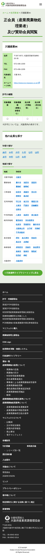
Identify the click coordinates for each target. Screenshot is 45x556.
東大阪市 (34, 215)
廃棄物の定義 (12, 369)
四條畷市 (34, 205)
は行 (37, 152)
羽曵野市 (27, 224)
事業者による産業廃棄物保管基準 (21, 382)
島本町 (26, 196)
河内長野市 (29, 220)
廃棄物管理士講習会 (10, 335)
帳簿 (8, 395)
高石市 (18, 242)
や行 (11, 157)
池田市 (26, 183)
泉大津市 (25, 238)
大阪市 (18, 177)
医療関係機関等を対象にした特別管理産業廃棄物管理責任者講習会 (18, 317)
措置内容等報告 (13, 428)
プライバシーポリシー (11, 488)
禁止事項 (10, 432)
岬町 (25, 255)
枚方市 (26, 201)
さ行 (18, 152)
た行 (24, 152)
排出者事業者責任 (14, 379)
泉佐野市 (36, 247)
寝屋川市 (34, 201)
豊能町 (18, 186)
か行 (11, 152)
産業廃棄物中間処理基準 (17, 410)
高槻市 (26, 192)
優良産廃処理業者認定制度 (18, 389)
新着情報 (6, 509)
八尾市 (18, 215)
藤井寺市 (36, 224)
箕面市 (34, 183)
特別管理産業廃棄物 (15, 376)
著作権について (9, 495)
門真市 (26, 205)
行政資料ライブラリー (11, 356)
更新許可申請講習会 (10, 308)
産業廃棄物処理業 (14, 385)
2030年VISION (8, 476)
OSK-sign (6, 342)
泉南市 (18, 251)
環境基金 (6, 472)
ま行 (4, 157)
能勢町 (26, 186)
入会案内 (6, 460)
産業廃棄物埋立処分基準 (17, 413)
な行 (30, 152)
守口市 (18, 201)
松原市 (18, 224)
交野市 (18, 209)
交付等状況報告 (13, 425)
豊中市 (18, 183)
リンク (5, 481)
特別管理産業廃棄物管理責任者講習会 (18, 312)
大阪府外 (19, 261)
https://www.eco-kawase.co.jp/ (26, 83)
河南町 (37, 228)
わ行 (24, 157)
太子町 (29, 228)
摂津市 (18, 196)
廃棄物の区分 (12, 373)
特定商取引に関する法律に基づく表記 (18, 502)
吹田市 (18, 192)
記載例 (9, 422)
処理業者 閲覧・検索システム (14, 349)
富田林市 (19, 220)
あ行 (4, 152)
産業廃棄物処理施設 (15, 392)
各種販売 (6, 440)
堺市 (17, 238)
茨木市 (34, 192)
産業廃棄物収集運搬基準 (17, 407)
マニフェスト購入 (10, 328)
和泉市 (34, 238)
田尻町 (18, 255)
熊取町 (34, 251)
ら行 (18, 157)
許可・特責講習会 (10, 299)
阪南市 (26, 251)
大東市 (18, 205)
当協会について (9, 467)
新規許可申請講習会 (10, 305)
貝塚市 (28, 247)
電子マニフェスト (14, 435)
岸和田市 (19, 247)
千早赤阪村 (20, 232)
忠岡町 (26, 242)
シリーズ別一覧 (13, 450)
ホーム (5, 292)
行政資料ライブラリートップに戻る (22, 273)
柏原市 (26, 215)
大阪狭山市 (20, 228)
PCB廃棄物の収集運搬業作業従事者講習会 (20, 323)
